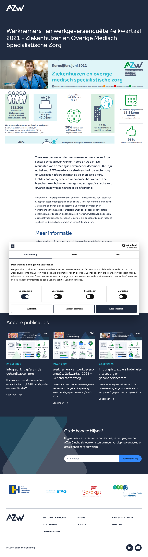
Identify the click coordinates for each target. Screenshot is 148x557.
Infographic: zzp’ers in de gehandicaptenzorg (23, 371)
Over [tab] (117, 254)
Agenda (81, 524)
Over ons (117, 524)
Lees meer (11, 394)
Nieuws (81, 517)
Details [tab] (74, 254)
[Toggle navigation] (139, 8)
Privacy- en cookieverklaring (20, 547)
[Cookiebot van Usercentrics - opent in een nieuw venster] (124, 246)
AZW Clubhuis (50, 524)
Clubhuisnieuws (51, 531)
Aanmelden (128, 458)
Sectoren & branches (54, 517)
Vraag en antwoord (123, 517)
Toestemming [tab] (30, 254)
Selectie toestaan (74, 308)
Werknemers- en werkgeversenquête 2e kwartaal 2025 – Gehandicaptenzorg (73, 373)
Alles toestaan (116, 308)
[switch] (58, 296)
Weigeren (32, 308)
